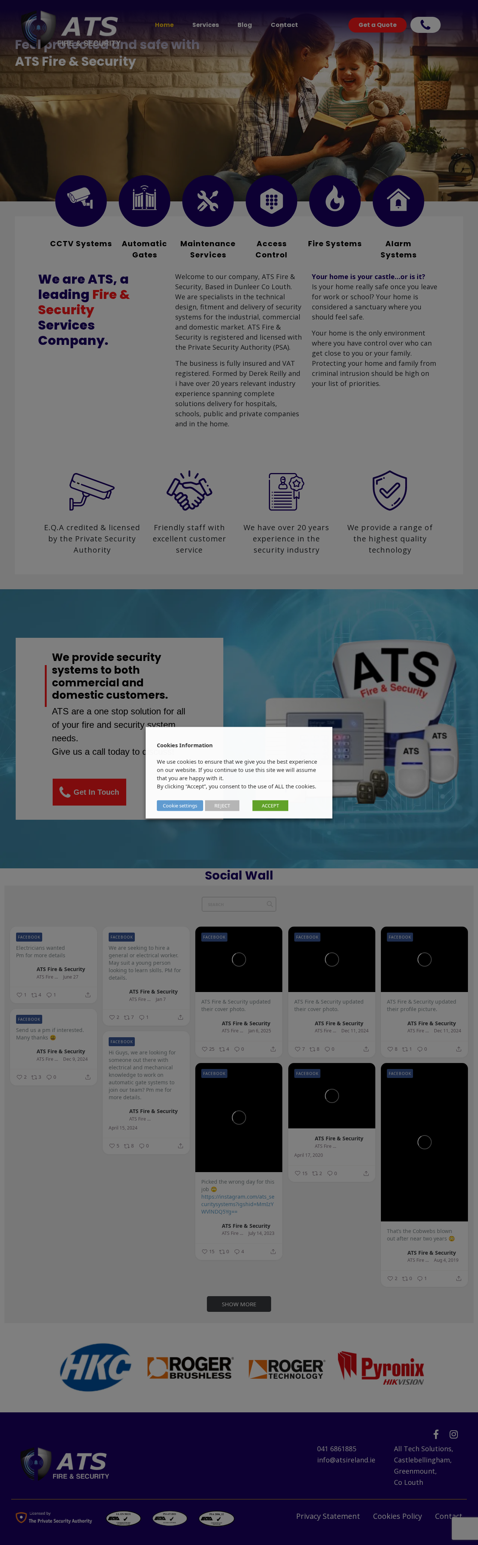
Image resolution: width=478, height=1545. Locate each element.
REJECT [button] (222, 805)
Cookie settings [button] (180, 805)
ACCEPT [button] (270, 805)
